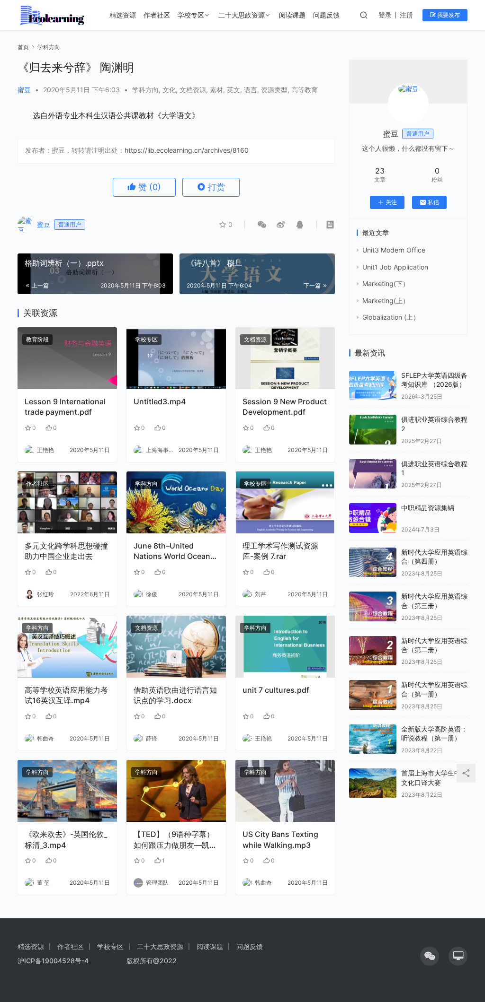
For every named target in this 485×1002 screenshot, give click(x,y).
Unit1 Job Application (395, 267)
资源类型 (274, 90)
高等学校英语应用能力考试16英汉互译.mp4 (66, 695)
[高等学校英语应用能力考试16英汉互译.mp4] (67, 647)
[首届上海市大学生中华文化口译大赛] (372, 783)
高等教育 (304, 90)
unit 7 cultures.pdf (275, 690)
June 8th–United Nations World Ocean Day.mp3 (172, 551)
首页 (23, 47)
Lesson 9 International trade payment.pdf (65, 407)
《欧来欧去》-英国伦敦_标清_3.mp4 (66, 839)
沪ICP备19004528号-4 (54, 961)
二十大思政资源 (241, 15)
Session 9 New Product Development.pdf (284, 407)
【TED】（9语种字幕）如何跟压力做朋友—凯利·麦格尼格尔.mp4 (175, 839)
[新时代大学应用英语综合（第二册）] (372, 651)
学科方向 (145, 90)
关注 (391, 202)
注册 (406, 15)
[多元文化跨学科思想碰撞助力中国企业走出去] (67, 502)
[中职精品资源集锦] (372, 518)
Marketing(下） (385, 283)
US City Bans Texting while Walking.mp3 (280, 839)
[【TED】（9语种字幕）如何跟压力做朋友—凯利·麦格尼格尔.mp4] (176, 791)
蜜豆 (24, 90)
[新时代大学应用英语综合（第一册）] (372, 695)
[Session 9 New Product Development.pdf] (285, 358)
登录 (385, 15)
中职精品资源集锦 (427, 508)
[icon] (429, 956)
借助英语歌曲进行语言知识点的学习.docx (175, 695)
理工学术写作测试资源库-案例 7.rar (280, 551)
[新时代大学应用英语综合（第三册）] (372, 606)
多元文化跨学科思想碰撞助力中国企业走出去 (66, 551)
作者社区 (157, 15)
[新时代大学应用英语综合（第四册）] (372, 562)
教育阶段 (37, 339)
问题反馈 (326, 15)
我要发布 (448, 14)
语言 (250, 90)
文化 (169, 90)
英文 (233, 90)
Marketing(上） (385, 300)
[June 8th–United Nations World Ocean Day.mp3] (176, 502)
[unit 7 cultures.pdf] (285, 647)
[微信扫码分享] (261, 224)
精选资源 (122, 15)
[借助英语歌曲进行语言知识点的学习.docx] (176, 647)
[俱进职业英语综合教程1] (372, 474)
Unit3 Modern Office (393, 250)
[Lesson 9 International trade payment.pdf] (67, 358)
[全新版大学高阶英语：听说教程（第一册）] (372, 739)
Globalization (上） (391, 317)
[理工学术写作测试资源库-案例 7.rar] (285, 502)
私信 (433, 202)
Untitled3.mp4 (160, 401)
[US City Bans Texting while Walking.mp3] (285, 791)
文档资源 (193, 90)
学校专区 (191, 15)
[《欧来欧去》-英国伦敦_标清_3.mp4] (67, 791)
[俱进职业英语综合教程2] (372, 429)
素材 (216, 90)
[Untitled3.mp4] (176, 358)
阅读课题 (292, 15)
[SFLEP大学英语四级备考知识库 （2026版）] (372, 386)
